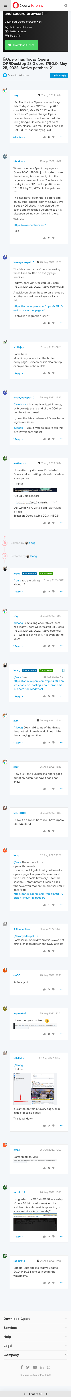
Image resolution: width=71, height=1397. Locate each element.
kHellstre (18, 1058)
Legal (8, 1346)
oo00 (16, 975)
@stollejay (19, 404)
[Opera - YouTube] (35, 1367)
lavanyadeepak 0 (23, 262)
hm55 (16, 1149)
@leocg (18, 427)
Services (10, 1328)
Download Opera (23, 44)
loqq (16, 855)
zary (16, 95)
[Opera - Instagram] (48, 1367)
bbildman (19, 161)
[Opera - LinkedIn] (42, 1367)
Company (11, 1355)
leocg (31, 542)
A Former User (22, 929)
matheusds (20, 463)
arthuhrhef (19, 1013)
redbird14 (19, 1192)
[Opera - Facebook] (21, 1367)
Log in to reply (59, 75)
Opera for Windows (18, 75)
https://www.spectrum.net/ (29, 225)
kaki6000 (19, 813)
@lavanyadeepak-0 (25, 936)
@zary (17, 580)
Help (7, 1337)
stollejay (18, 347)
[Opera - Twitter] (27, 1367)
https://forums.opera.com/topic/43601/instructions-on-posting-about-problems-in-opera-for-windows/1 (38, 684)
